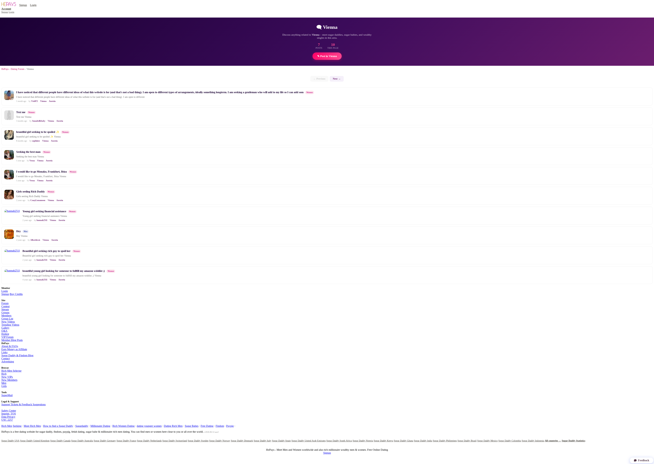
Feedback (643, 460)
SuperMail (7, 395)
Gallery (5, 327)
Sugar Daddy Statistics (573, 440)
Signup (23, 5)
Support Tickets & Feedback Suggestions (23, 404)
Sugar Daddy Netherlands (149, 440)
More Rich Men (32, 425)
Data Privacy (8, 416)
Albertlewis (35, 240)
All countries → (553, 440)
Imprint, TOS (8, 413)
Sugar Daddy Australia (82, 440)
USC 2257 (7, 419)
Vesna (32, 160)
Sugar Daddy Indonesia (533, 440)
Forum (5, 303)
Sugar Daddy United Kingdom (35, 440)
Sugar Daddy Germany (105, 440)
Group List (7, 318)
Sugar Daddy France (126, 440)
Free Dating (207, 425)
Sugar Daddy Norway (219, 440)
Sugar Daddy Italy (262, 440)
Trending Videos (10, 324)
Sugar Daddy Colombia (509, 440)
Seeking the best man (28, 151)
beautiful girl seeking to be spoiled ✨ (37, 131)
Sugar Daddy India (423, 440)
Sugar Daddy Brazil (467, 440)
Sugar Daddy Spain (281, 440)
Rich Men (6, 425)
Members (6, 315)
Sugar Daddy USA (10, 440)
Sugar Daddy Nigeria (363, 440)
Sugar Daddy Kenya (383, 440)
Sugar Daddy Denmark (242, 440)
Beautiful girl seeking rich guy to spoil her (46, 251)
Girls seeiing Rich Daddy (30, 191)
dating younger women (149, 425)
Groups (5, 312)
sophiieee (36, 141)
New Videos (8, 321)
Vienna (43, 101)
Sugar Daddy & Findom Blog (17, 355)
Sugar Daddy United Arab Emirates (308, 440)
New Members (9, 379)
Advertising (7, 361)
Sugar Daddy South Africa (339, 440)
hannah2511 (42, 220)
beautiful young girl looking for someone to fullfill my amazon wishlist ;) (63, 270)
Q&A (4, 330)
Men (3, 383)
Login (33, 5)
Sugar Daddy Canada (60, 440)
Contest (5, 306)
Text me (20, 112)
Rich (3, 373)
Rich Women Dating (123, 425)
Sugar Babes (191, 425)
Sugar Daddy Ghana (403, 440)
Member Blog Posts (12, 340)
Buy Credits (16, 294)
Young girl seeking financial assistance (44, 211)
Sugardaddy (81, 425)
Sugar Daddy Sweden (198, 440)
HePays (5, 69)
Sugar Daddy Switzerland (174, 440)
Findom (220, 425)
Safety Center (8, 410)
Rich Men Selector (11, 370)
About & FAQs (9, 346)
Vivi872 (34, 101)
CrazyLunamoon (37, 200)
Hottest (5, 333)
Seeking (17, 425)
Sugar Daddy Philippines (445, 440)
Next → (337, 78)
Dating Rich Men (173, 425)
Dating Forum (17, 69)
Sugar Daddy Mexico (487, 440)
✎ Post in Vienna (327, 56)
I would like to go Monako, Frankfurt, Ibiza (41, 171)
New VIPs (7, 376)
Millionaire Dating (100, 425)
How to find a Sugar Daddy (58, 425)
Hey (18, 231)
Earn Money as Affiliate (14, 349)
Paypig (230, 425)
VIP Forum (7, 337)
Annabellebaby (38, 121)
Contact (5, 358)
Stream (5, 309)
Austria (52, 101)
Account (6, 8)
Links (4, 352)
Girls (4, 386)
